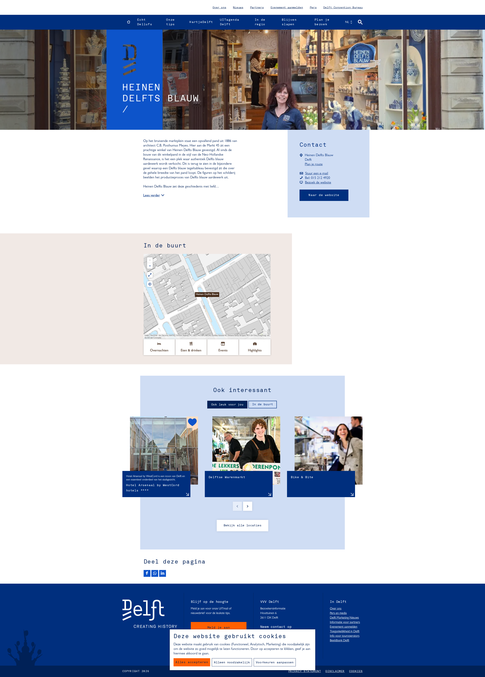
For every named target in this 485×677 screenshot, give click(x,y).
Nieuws (238, 7)
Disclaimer (335, 671)
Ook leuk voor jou (227, 404)
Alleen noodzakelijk (232, 662)
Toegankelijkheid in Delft (344, 631)
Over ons (219, 7)
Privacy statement (304, 671)
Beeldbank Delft (339, 640)
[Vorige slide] (237, 506)
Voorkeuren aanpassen (275, 662)
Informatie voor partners (345, 622)
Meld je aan (218, 627)
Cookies (356, 671)
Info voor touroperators (344, 636)
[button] (207, 296)
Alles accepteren (191, 662)
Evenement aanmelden (287, 7)
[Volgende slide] (247, 506)
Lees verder (151, 196)
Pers (313, 7)
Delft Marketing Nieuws (344, 617)
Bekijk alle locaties (242, 525)
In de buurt (262, 404)
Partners (257, 7)
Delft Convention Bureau (343, 7)
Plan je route (315, 165)
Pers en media (338, 613)
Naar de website (324, 195)
